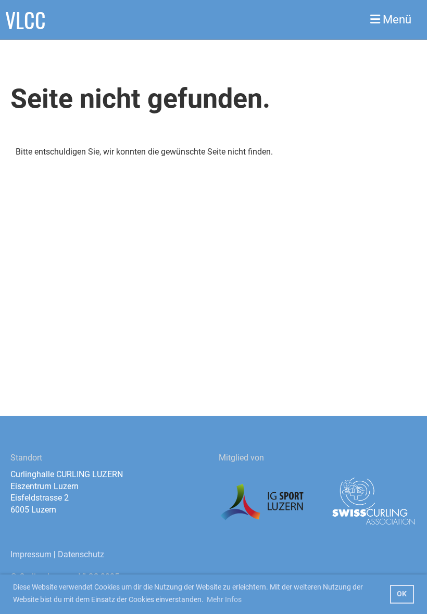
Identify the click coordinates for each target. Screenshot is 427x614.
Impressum (31, 554)
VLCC (25, 19)
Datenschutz (81, 554)
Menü (395, 19)
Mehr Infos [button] (224, 599)
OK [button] (402, 594)
